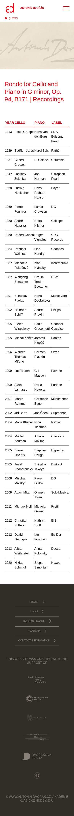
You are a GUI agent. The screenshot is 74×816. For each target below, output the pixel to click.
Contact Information (34, 640)
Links (34, 611)
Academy (34, 631)
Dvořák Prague (34, 621)
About (34, 602)
